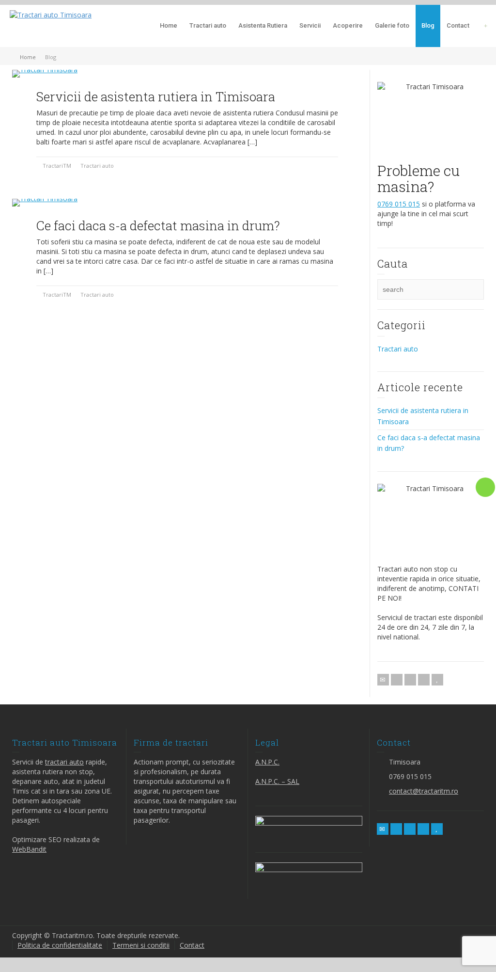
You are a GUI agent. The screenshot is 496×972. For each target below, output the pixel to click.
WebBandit (29, 849)
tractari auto (64, 761)
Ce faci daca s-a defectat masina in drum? (158, 225)
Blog (427, 25)
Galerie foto (392, 25)
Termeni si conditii (141, 945)
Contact (458, 25)
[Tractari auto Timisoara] (51, 14)
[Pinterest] (424, 679)
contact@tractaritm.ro (423, 791)
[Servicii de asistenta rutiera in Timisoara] (45, 74)
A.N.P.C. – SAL (277, 781)
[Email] (383, 679)
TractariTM (57, 165)
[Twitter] (397, 679)
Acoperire (348, 25)
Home (168, 25)
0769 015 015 (398, 203)
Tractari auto (207, 25)
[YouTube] (437, 679)
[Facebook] (410, 679)
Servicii (310, 25)
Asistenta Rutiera (262, 25)
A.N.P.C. (267, 761)
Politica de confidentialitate (59, 945)
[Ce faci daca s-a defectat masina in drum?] (45, 203)
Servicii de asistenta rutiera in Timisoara (155, 96)
